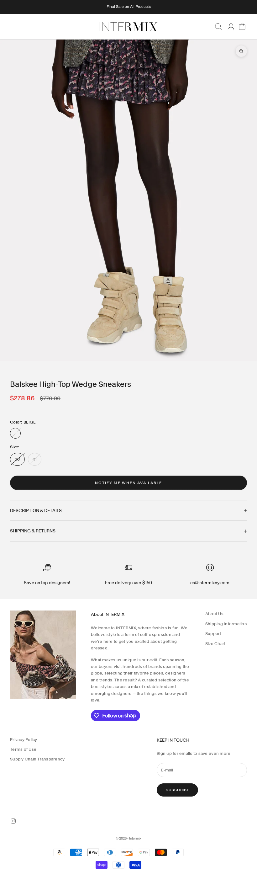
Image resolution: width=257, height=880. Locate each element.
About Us (214, 613)
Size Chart (215, 643)
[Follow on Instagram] (13, 821)
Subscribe (177, 789)
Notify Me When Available (128, 482)
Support (213, 633)
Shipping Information (226, 624)
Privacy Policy (23, 739)
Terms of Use (23, 749)
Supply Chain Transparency (37, 759)
